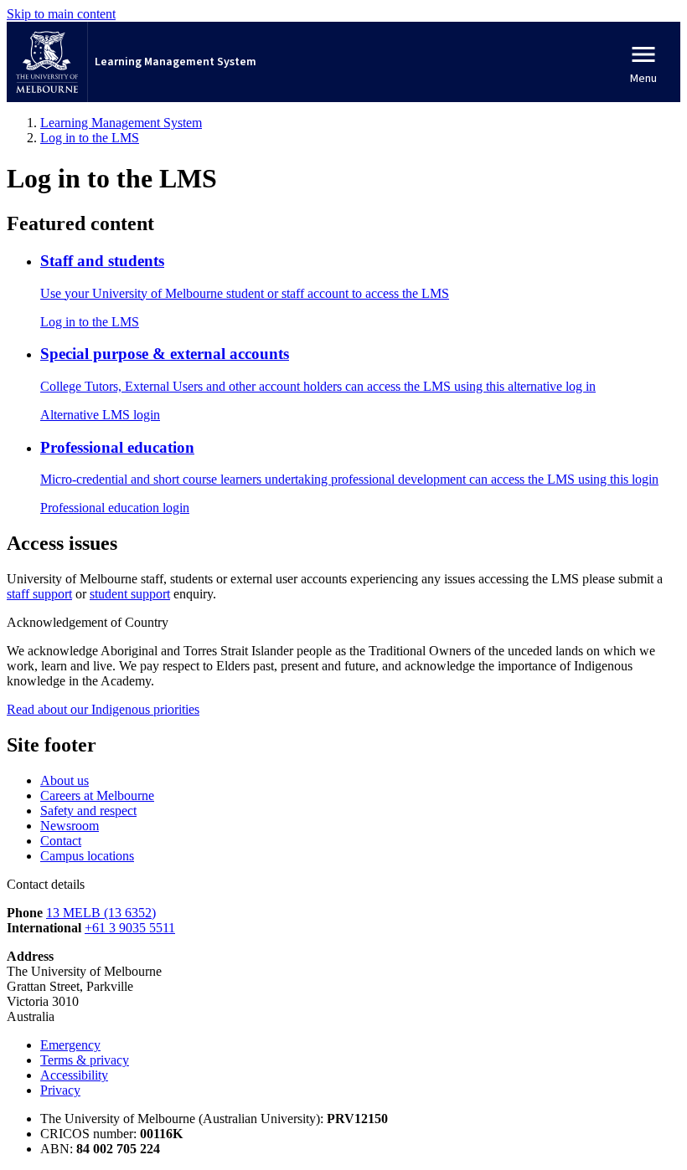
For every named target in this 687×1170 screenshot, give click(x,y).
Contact (60, 841)
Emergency (70, 1045)
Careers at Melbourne (97, 795)
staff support (39, 594)
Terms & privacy (84, 1060)
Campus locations (87, 856)
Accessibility (74, 1075)
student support (130, 594)
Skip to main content (61, 14)
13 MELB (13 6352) (101, 913)
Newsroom (69, 825)
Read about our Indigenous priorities (103, 709)
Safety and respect (88, 810)
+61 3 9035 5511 (130, 928)
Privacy (60, 1090)
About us (64, 780)
